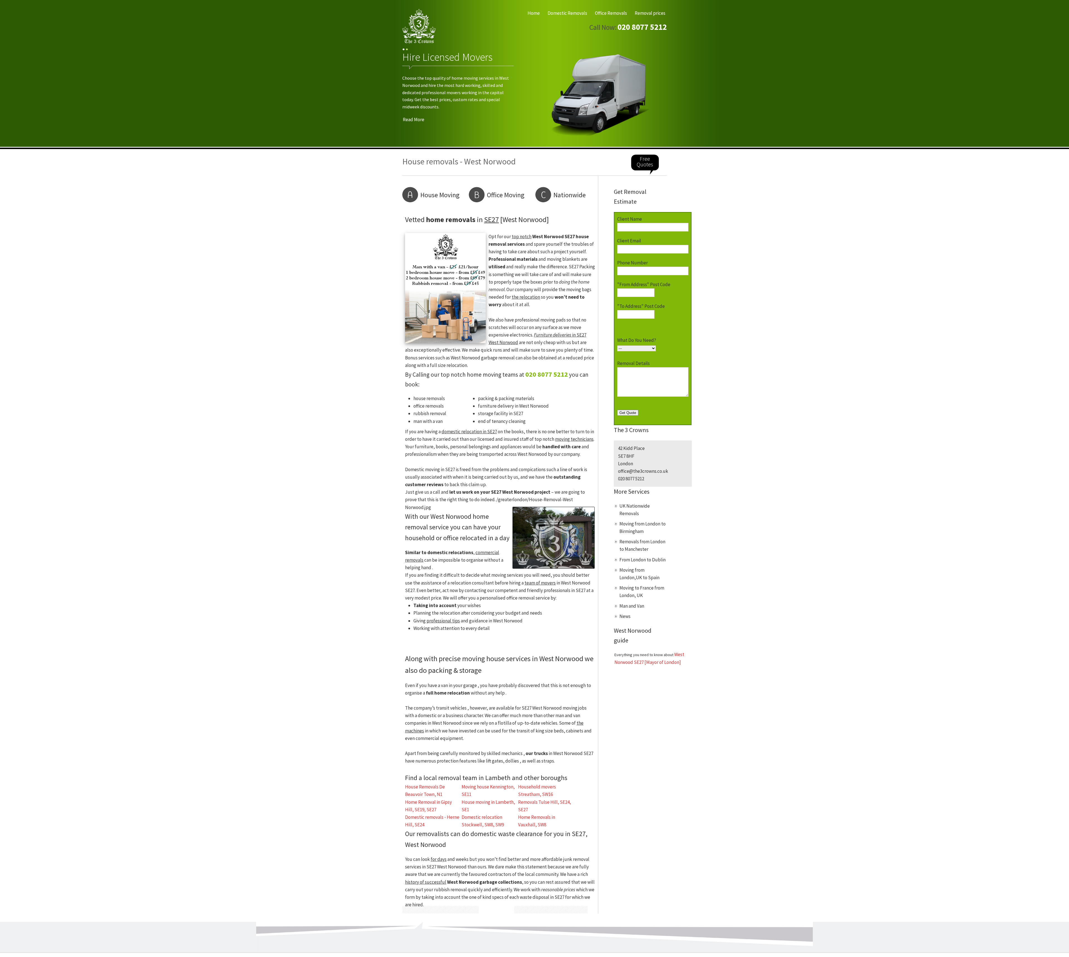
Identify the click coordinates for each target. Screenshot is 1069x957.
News (625, 616)
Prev (411, 96)
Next (657, 96)
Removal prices (650, 13)
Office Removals (611, 13)
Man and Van (631, 606)
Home (534, 13)
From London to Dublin (642, 560)
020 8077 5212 (642, 27)
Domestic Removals (567, 13)
